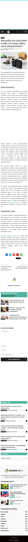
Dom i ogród (3, 410)
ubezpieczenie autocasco (13, 202)
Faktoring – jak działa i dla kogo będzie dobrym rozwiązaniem (17, 309)
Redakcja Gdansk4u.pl (9, 48)
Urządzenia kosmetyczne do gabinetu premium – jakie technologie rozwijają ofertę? (12, 427)
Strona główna (4, 35)
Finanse (2, 37)
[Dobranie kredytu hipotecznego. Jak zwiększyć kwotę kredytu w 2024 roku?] (5, 317)
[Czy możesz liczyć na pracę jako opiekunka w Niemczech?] (5, 486)
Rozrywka (12, 497)
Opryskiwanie (5, 530)
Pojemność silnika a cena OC (10, 235)
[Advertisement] (14, 15)
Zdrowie (3, 519)
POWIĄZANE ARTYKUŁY (9, 293)
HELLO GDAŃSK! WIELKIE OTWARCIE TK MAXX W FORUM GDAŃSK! (17, 494)
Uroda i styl (3, 431)
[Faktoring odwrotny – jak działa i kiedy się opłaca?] (5, 302)
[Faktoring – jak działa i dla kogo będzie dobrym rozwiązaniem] (5, 309)
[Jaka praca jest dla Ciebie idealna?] (5, 502)
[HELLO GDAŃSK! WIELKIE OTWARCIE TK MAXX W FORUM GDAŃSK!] (5, 494)
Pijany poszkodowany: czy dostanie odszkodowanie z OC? (6, 268)
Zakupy (2, 420)
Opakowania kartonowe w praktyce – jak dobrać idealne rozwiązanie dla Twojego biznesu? (13, 417)
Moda (2, 526)
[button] (26, 32)
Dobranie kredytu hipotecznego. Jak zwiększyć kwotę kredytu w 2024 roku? (18, 317)
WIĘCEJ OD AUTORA (8, 296)
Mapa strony (14, 537)
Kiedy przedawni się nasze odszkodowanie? (21, 267)
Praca (11, 488)
